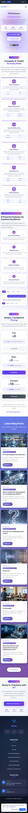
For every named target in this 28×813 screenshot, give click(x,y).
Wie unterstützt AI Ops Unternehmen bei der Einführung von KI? (11, 647)
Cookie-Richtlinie (14, 761)
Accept (23, 809)
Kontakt (14, 749)
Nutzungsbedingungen (14, 753)
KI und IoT (6, 571)
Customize (15, 809)
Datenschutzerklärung (14, 757)
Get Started (14, 348)
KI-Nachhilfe (7, 608)
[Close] (25, 805)
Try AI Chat (14, 34)
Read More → (7, 464)
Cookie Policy (12, 806)
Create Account (15, 38)
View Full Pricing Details (13, 412)
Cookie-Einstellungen (14, 765)
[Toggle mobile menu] (25, 6)
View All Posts (14, 669)
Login (9, 1)
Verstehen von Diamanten (14, 769)
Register (4, 1)
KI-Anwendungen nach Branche (14, 454)
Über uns (14, 745)
